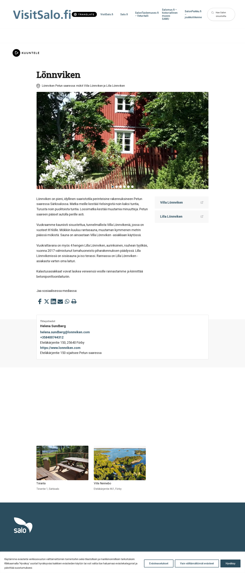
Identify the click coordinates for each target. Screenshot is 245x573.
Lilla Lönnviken (171, 216)
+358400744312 (51, 337)
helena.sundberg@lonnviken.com (65, 332)
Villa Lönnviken (171, 202)
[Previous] (42, 140)
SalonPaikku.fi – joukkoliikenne (193, 14)
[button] (221, 14)
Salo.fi (124, 14)
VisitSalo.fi (106, 14)
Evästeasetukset (158, 563)
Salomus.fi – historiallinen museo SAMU (170, 14)
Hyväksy (230, 563)
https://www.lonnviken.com (60, 348)
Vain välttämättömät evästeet (197, 563)
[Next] (203, 140)
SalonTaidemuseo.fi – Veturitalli (146, 14)
